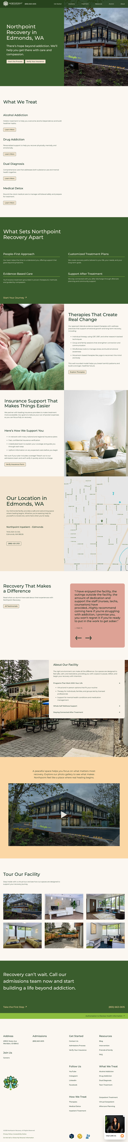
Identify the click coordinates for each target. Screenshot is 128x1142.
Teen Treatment (105, 1085)
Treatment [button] (85, 4)
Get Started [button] (58, 4)
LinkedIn (72, 1080)
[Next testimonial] (88, 637)
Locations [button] (71, 4)
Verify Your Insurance (78, 1050)
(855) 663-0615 (30, 4)
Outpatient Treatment (108, 1097)
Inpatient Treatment (77, 1111)
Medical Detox (75, 1106)
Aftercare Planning (107, 1106)
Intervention (104, 1046)
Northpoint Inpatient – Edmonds (24, 527)
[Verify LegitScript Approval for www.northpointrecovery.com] (71, 1136)
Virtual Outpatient (106, 1102)
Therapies (73, 1102)
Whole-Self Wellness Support (65, 706)
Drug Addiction (105, 1076)
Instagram (73, 1076)
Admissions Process (77, 1046)
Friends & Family (106, 1050)
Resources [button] (98, 4)
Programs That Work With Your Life (68, 683)
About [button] (123, 4)
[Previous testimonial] (79, 637)
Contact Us (73, 1041)
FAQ (101, 1054)
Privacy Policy (7, 1134)
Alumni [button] (111, 4)
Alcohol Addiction (106, 1071)
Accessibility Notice (19, 1134)
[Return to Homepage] (13, 3)
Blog (101, 1041)
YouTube (72, 1071)
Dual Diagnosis (105, 1080)
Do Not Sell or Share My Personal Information (18, 1137)
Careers (6, 1058)
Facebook (73, 1085)
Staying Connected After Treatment (68, 712)
